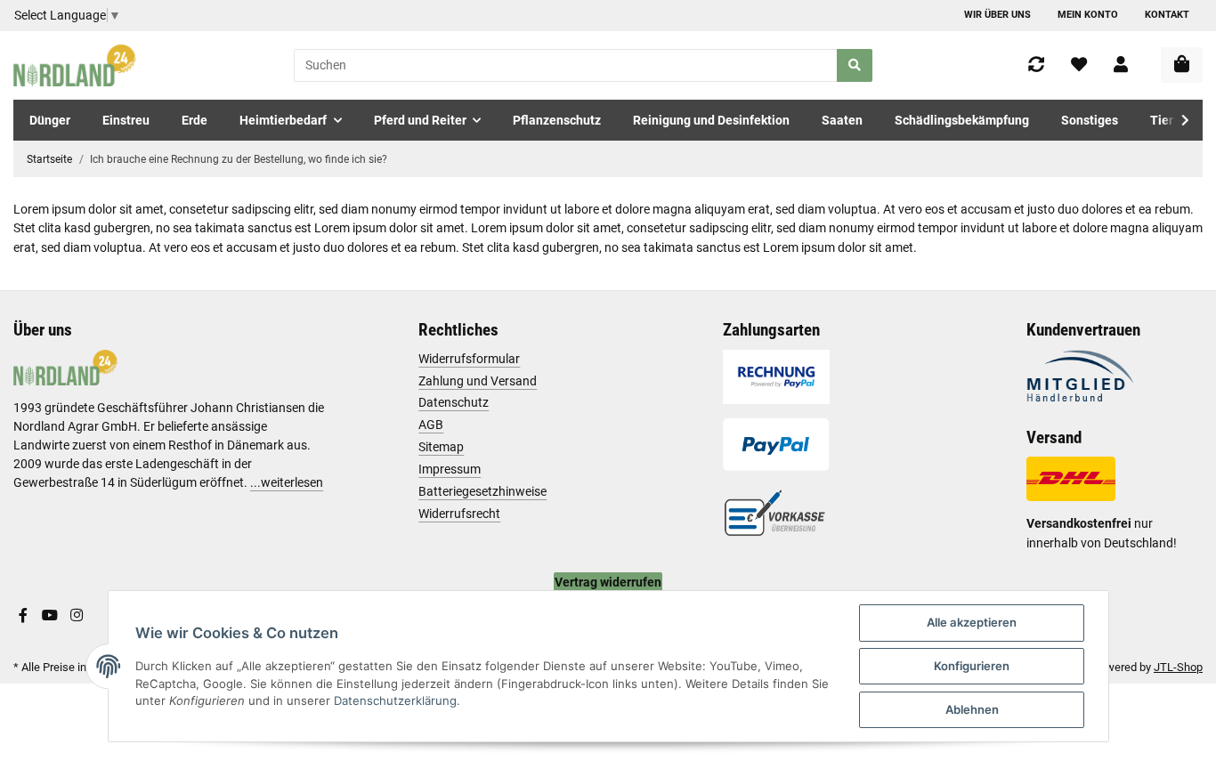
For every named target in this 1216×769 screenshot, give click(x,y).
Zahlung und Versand (477, 381)
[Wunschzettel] (1079, 65)
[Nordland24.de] (76, 65)
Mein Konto (1088, 14)
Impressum (449, 469)
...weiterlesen (286, 482)
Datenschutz (453, 402)
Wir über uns (997, 14)
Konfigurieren (971, 666)
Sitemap (441, 447)
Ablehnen (972, 709)
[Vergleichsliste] (1036, 65)
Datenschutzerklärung (395, 700)
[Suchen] (854, 65)
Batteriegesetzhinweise (482, 491)
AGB (430, 424)
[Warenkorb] (1182, 65)
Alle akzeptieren (972, 622)
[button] (1120, 65)
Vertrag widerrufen (608, 582)
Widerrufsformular (469, 359)
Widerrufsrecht (459, 513)
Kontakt (1167, 14)
